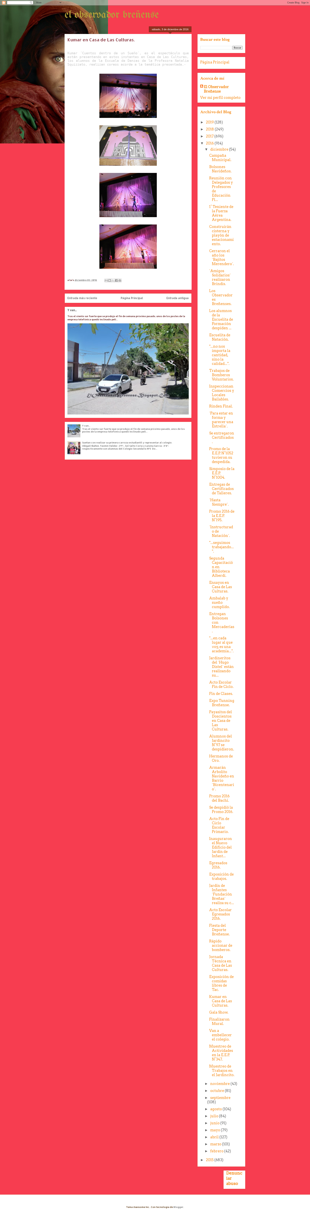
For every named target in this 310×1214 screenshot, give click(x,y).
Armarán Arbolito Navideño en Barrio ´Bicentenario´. (221, 778)
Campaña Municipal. (220, 157)
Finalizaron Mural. (219, 1021)
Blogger (178, 1207)
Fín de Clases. (221, 693)
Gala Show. (218, 1012)
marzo (216, 1144)
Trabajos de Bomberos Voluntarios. (221, 374)
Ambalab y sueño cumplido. (219, 602)
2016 (210, 143)
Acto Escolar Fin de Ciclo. (221, 684)
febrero (217, 1151)
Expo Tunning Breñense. (221, 702)
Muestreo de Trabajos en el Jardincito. (221, 1070)
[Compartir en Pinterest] (120, 280)
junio (215, 1123)
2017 (210, 136)
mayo (215, 1130)
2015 (210, 1160)
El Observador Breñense (216, 89)
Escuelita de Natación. (219, 337)
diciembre (219, 149)
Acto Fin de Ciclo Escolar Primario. (219, 825)
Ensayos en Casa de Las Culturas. (220, 586)
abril (214, 1137)
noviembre (220, 1084)
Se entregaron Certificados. (221, 437)
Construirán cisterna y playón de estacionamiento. (221, 235)
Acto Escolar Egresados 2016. (220, 914)
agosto (216, 1109)
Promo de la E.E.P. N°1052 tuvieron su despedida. (221, 455)
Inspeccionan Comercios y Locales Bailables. (221, 392)
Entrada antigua (177, 298)
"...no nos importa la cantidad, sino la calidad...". (219, 355)
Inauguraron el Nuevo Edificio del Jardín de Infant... (220, 847)
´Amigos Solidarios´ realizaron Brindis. (220, 277)
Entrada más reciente (82, 298)
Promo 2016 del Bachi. (219, 798)
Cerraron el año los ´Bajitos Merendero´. (221, 257)
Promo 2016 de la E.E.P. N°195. (221, 515)
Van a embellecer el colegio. (220, 1035)
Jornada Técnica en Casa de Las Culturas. (220, 963)
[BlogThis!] (109, 280)
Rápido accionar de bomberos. (220, 945)
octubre (217, 1091)
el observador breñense (112, 14)
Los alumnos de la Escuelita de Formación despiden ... (221, 319)
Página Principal (132, 298)
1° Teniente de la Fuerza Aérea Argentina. (221, 213)
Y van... (72, 310)
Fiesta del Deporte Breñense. (219, 929)
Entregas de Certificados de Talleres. (221, 488)
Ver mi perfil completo (220, 97)
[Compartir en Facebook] (116, 280)
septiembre (220, 1098)
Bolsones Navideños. (220, 169)
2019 (210, 122)
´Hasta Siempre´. (219, 502)
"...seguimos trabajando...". (221, 546)
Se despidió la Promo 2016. (221, 809)
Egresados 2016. (218, 865)
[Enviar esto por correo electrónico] (106, 280)
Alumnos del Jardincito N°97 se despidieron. (221, 742)
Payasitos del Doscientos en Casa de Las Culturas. (220, 720)
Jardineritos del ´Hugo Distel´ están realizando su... (221, 666)
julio (214, 1116)
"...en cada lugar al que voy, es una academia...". (221, 644)
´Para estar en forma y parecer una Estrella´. (221, 419)
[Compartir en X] (113, 280)
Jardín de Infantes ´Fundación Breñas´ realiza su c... (221, 894)
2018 (210, 129)
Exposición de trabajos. (221, 876)
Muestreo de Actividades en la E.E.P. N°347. (221, 1052)
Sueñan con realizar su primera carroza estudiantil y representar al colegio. (127, 442)
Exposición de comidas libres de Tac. (221, 983)
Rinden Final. (221, 406)
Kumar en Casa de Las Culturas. (220, 1001)
